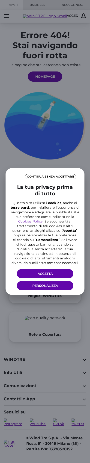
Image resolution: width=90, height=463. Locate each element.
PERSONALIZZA (45, 286)
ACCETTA (45, 274)
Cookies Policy (30, 221)
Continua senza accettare (50, 176)
